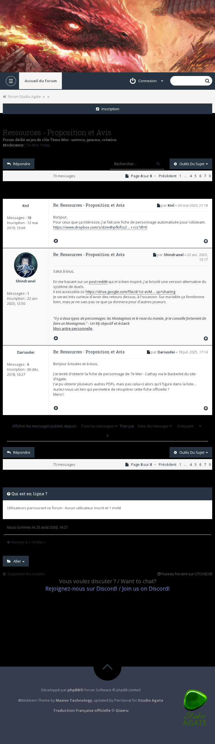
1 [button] (180, 175)
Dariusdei (25, 352)
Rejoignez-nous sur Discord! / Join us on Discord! (107, 588)
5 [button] (196, 175)
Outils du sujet (191, 163)
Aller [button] (16, 561)
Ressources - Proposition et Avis (57, 132)
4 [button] (191, 175)
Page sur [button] (140, 175)
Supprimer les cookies (25, 573)
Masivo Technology (74, 700)
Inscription (109, 108)
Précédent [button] (167, 175)
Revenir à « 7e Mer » (28, 542)
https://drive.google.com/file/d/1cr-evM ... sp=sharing (130, 291)
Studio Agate (150, 700)
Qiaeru (122, 710)
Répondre (20, 163)
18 (29, 217)
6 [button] (200, 175)
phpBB (73, 689)
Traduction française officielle (82, 710)
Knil (25, 205)
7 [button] (205, 175)
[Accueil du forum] (107, 36)
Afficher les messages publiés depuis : (45, 426)
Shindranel (26, 281)
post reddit (98, 281)
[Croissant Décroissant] (188, 426)
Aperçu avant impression (53, 95)
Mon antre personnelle (72, 328)
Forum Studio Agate (23, 96)
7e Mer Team (38, 145)
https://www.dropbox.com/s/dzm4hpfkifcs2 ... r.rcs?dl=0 (100, 227)
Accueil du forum (41, 80)
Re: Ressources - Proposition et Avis (89, 205)
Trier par (127, 426)
